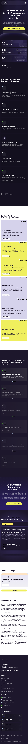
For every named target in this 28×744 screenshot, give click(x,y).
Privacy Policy (20, 735)
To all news (14, 590)
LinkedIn (9, 697)
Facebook (11, 700)
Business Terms (5, 735)
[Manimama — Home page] (4, 3)
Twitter (8, 705)
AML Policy (13, 735)
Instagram (12, 703)
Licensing (5, 577)
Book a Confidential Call (14, 32)
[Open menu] (25, 3)
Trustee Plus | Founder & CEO (14, 545)
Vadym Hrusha (11, 544)
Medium (9, 708)
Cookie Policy (4, 738)
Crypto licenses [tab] (7, 524)
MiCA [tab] (19, 524)
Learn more (6, 239)
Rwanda (11, 577)
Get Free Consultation (14, 28)
